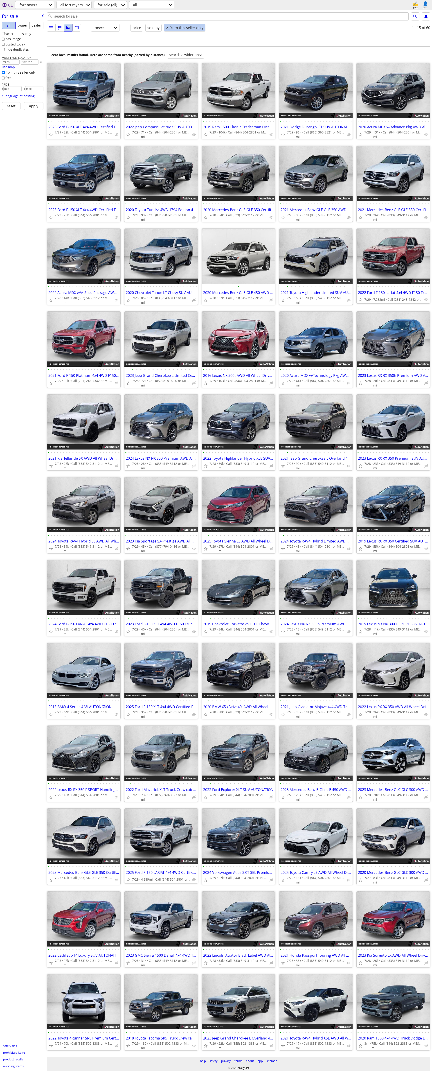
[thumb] (59, 28)
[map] (76, 28)
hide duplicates (17, 49)
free (8, 78)
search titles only (18, 34)
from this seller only (20, 72)
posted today (15, 44)
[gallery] (68, 28)
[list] (51, 28)
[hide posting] (116, 134)
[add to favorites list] (51, 134)
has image (13, 39)
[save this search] (426, 16)
